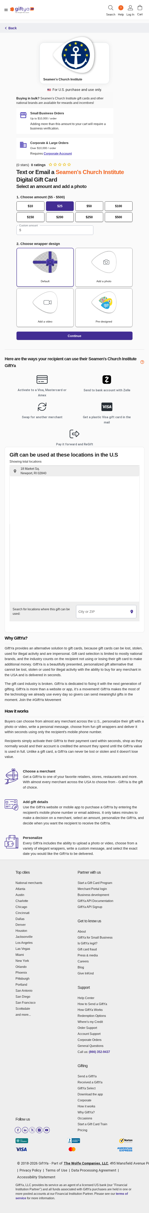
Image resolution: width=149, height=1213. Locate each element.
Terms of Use (56, 1170)
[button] (74, 471)
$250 (89, 217)
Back (12, 28)
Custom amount (28, 225)
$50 (89, 206)
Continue (74, 336)
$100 (118, 206)
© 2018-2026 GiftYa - (34, 1163)
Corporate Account (58, 153)
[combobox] (101, 611)
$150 (30, 217)
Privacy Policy (30, 1170)
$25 (59, 206)
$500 (118, 217)
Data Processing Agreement (93, 1170)
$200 (59, 217)
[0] (139, 7)
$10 (30, 206)
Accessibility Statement (36, 1177)
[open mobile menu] (6, 10)
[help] (142, 362)
